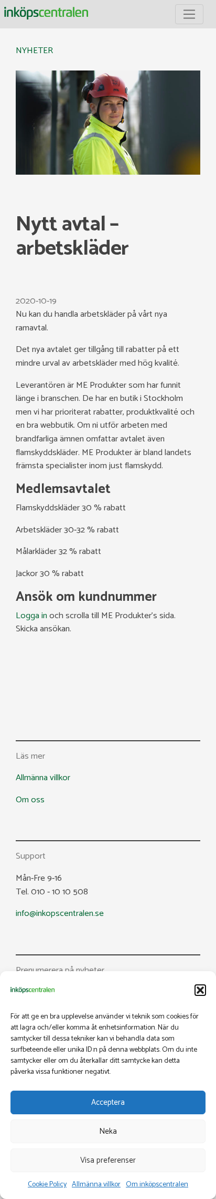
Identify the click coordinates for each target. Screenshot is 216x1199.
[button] (200, 990)
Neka (108, 1131)
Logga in (31, 616)
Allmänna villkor (96, 1184)
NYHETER (34, 51)
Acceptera (108, 1102)
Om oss (30, 800)
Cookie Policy (47, 1184)
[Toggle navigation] (189, 14)
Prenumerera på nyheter (60, 971)
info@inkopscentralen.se (60, 913)
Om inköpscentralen (157, 1184)
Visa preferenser (108, 1160)
